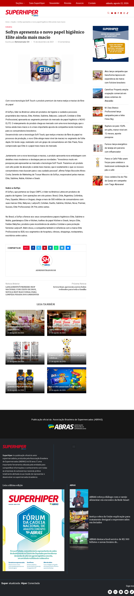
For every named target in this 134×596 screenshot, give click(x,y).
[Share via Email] (68, 248)
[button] (111, 44)
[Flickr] (115, 13)
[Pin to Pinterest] (44, 248)
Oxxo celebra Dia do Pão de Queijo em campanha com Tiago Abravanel (116, 181)
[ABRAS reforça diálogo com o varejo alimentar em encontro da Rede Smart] (79, 498)
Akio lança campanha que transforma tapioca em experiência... (19, 327)
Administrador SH (22, 42)
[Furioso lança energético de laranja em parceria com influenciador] (24, 352)
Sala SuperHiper (37, 3)
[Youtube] (112, 13)
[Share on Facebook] (33, 248)
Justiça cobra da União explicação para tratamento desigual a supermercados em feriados (109, 519)
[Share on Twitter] (38, 248)
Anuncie (80, 3)
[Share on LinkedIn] (50, 248)
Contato (92, 3)
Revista (67, 3)
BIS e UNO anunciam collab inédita (65, 387)
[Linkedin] (121, 13)
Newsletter (54, 3)
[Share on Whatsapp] (56, 248)
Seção (13, 22)
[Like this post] (27, 248)
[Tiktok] (127, 13)
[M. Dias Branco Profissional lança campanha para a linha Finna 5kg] (66, 323)
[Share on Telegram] (62, 248)
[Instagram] (124, 13)
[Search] (108, 13)
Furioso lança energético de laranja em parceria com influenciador (116, 148)
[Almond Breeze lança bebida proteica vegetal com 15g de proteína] (24, 380)
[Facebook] (118, 13)
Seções (19, 3)
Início (7, 22)
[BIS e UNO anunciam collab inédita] (66, 380)
